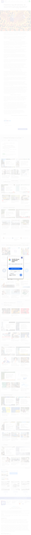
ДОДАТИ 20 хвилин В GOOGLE (15, 268)
